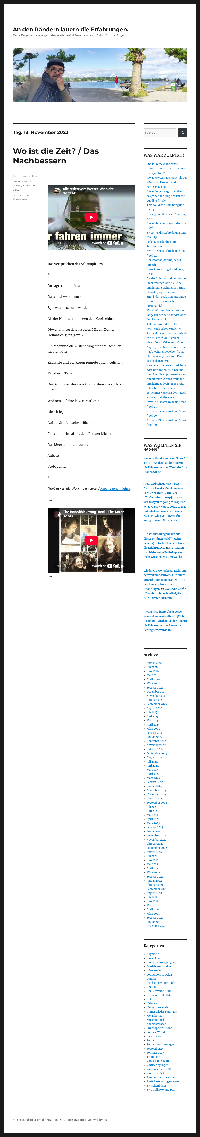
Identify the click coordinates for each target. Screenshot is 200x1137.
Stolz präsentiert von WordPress (87, 1120)
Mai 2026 (152, 675)
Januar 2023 (154, 831)
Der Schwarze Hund (159, 991)
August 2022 (154, 852)
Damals (151, 978)
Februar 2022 (155, 876)
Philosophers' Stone (159, 1028)
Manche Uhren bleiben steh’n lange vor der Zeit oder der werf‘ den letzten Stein (167, 315)
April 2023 (153, 819)
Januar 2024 (154, 786)
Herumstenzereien (158, 1007)
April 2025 (153, 724)
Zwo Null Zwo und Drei (161, 1089)
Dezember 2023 (156, 790)
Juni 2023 (152, 811)
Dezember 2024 (156, 741)
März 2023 (153, 823)
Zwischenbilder (156, 1085)
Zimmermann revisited (161, 1077)
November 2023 (156, 794)
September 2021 (157, 889)
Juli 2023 (152, 806)
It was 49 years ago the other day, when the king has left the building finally (166, 196)
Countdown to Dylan (159, 974)
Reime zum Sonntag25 (161, 1044)
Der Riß (151, 987)
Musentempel (22, 181)
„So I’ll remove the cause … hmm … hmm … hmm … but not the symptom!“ (166, 168)
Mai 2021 (152, 905)
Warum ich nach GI (159, 1069)
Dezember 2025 (156, 691)
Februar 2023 (155, 827)
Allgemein (153, 954)
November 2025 (156, 696)
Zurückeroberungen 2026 (163, 1081)
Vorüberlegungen (158, 1065)
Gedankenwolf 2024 (159, 995)
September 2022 (157, 848)
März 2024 (153, 778)
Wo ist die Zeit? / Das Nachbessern (56, 155)
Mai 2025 (152, 720)
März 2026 (153, 683)
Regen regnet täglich (115, 488)
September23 (155, 1048)
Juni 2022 (153, 860)
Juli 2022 (152, 856)
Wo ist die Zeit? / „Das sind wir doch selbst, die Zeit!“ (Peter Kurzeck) (165, 593)
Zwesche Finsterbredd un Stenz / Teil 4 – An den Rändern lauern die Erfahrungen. (164, 463)
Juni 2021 (152, 901)
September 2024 (157, 753)
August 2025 (154, 708)
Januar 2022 (154, 880)
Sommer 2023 (155, 1052)
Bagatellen (153, 958)
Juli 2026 (152, 667)
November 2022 (156, 839)
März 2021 (153, 913)
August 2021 (154, 893)
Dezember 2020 (156, 926)
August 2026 (154, 663)
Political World (156, 1032)
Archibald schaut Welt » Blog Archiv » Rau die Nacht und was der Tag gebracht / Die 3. (163, 488)
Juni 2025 (153, 716)
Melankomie (154, 1015)
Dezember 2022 (156, 835)
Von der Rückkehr (158, 1061)
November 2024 (156, 745)
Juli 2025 (152, 712)
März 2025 (153, 728)
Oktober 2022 (155, 843)
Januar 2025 (154, 737)
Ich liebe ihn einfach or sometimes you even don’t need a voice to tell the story (166, 393)
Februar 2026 (155, 687)
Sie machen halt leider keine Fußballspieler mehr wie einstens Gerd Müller (164, 552)
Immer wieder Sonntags (162, 1011)
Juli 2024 (152, 761)
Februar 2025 (155, 733)
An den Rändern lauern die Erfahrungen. (70, 29)
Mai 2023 (152, 815)
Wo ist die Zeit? (156, 1073)
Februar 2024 (155, 782)
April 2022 (153, 868)
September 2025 (157, 704)
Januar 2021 (154, 922)
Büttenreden (154, 970)
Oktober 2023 (155, 798)
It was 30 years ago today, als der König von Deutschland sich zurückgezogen (167, 182)
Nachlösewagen (156, 1024)
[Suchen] (182, 132)
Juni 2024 (153, 765)
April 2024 (153, 774)
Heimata (152, 1003)
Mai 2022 (152, 864)
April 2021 (153, 909)
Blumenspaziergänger (160, 962)
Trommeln (153, 1057)
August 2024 (154, 757)
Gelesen (152, 999)
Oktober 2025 (155, 700)
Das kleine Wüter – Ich (161, 983)
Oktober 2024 (155, 749)
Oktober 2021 (155, 885)
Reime (17, 185)
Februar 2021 (155, 917)
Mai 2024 (152, 770)
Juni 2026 (153, 671)
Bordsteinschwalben (159, 966)
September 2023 (157, 802)
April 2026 (153, 679)
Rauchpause (154, 1036)
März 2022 (153, 872)
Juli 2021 (152, 897)
